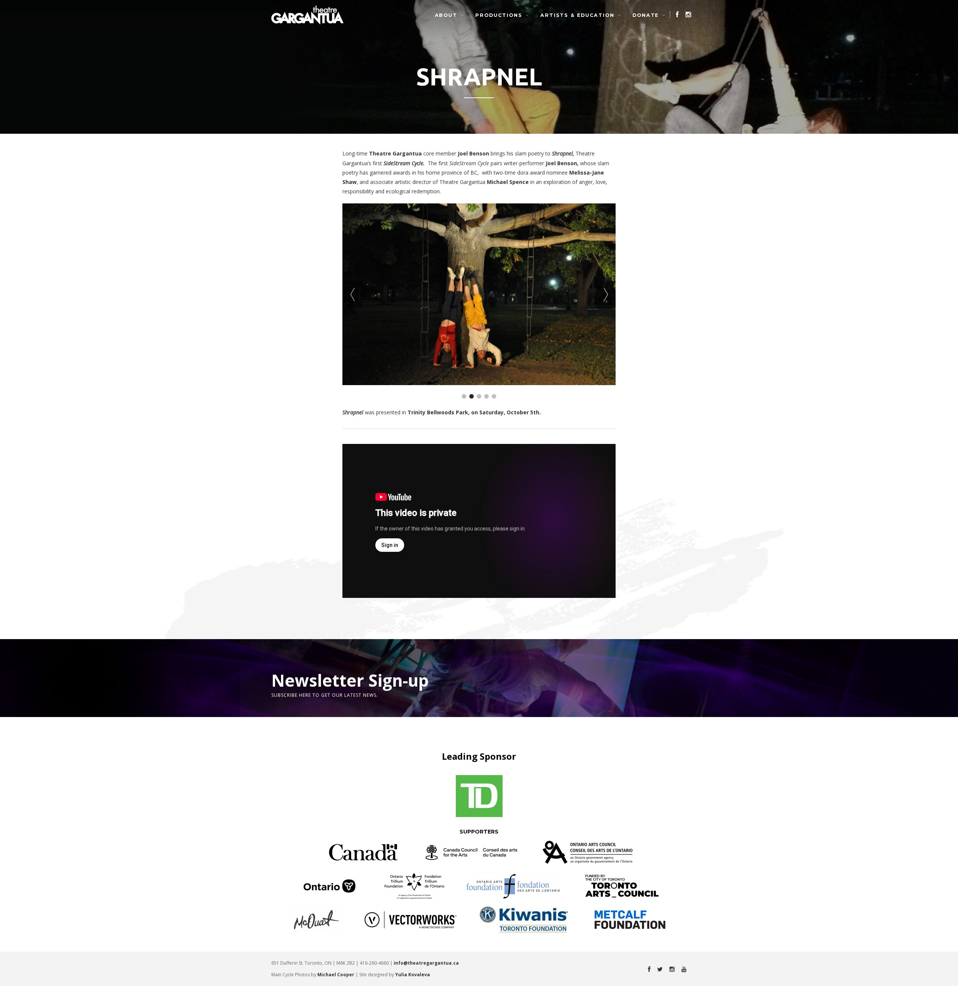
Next (606, 294)
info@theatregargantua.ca (426, 963)
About (446, 15)
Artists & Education (577, 15)
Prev (352, 294)
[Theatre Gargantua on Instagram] (686, 14)
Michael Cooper (335, 974)
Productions (498, 15)
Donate (645, 15)
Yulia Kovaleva (412, 974)
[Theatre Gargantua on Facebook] (675, 14)
